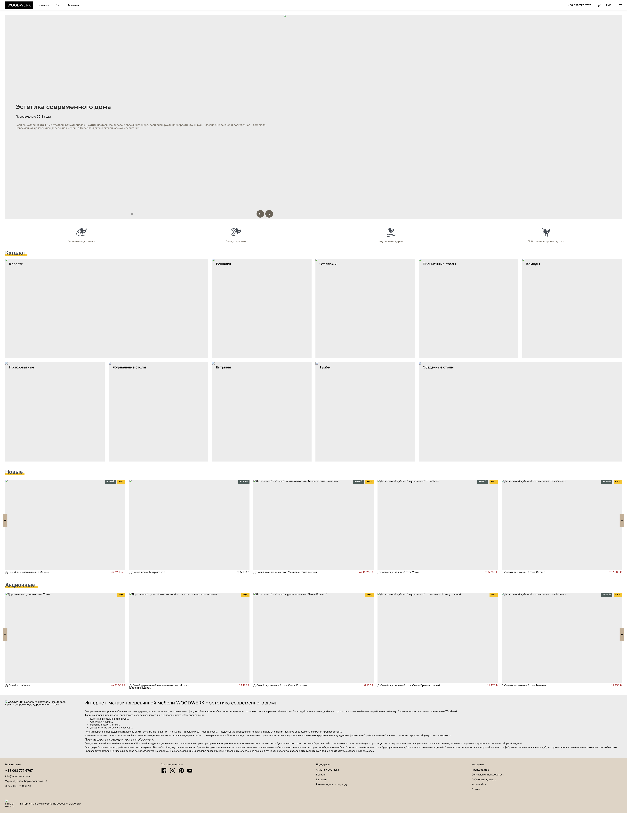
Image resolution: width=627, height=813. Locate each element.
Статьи (476, 789)
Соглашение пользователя (488, 774)
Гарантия (321, 779)
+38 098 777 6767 (19, 771)
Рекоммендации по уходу (331, 784)
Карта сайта (479, 784)
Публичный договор (484, 779)
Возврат (321, 774)
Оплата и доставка (327, 769)
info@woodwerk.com (17, 776)
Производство (480, 769)
